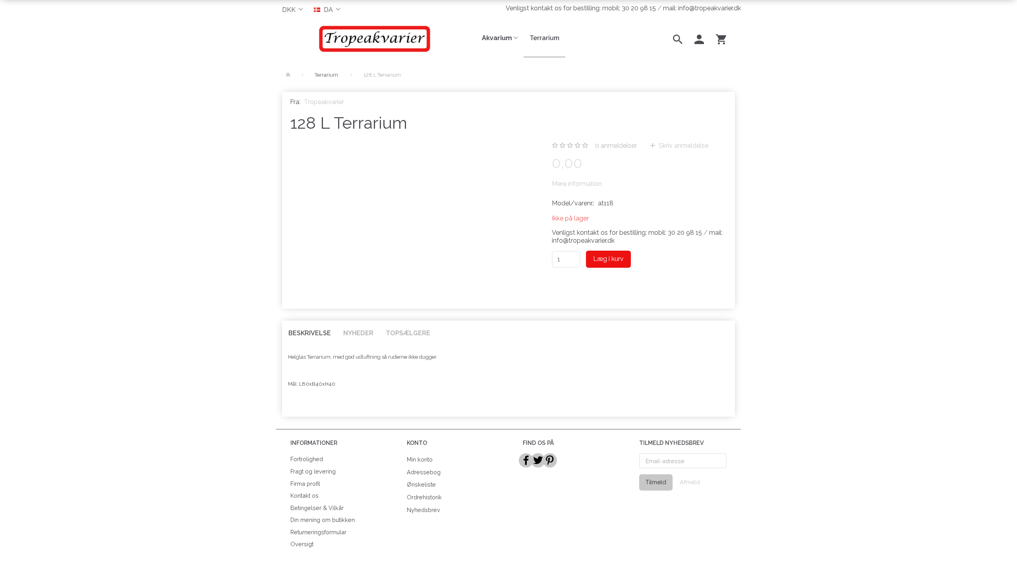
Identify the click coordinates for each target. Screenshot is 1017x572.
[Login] (699, 38)
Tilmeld (656, 482)
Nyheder (358, 333)
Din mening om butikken (322, 519)
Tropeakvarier (324, 102)
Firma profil (305, 483)
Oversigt (301, 544)
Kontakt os (304, 495)
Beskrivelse (309, 333)
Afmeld (690, 482)
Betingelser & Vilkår (317, 507)
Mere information (577, 183)
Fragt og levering (313, 471)
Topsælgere (408, 333)
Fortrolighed (306, 459)
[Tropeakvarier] (373, 38)
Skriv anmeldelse (682, 145)
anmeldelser (616, 145)
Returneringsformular (318, 532)
